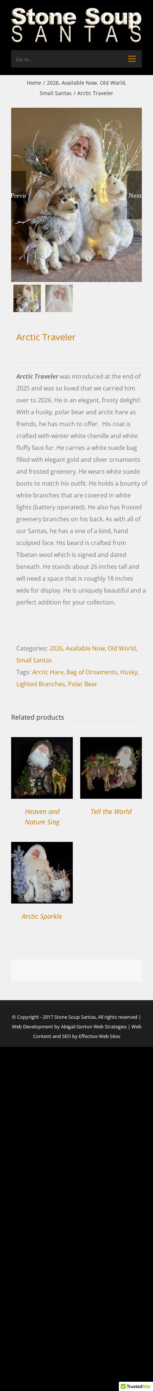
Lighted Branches (40, 684)
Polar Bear (82, 684)
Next (134, 195)
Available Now (85, 648)
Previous (18, 195)
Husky (128, 672)
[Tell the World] (111, 743)
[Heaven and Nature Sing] (42, 743)
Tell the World (111, 811)
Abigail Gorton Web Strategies (94, 1026)
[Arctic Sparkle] (42, 848)
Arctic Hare (48, 672)
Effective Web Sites (99, 1036)
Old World (122, 648)
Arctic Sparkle (42, 916)
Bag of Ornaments (91, 672)
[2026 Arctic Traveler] (76, 195)
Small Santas (34, 660)
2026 (56, 648)
